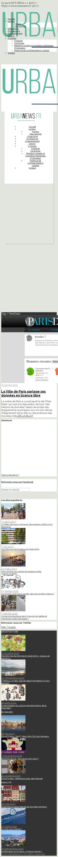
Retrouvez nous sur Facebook (17, 482)
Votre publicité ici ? (10, 475)
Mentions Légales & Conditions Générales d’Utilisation (35, 156)
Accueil (11, 19)
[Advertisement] (29, 214)
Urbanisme (13, 28)
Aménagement (15, 33)
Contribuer (19, 43)
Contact (11, 53)
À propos (12, 38)
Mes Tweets (8, 627)
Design (11, 36)
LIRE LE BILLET (25, 415)
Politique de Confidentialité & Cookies (31, 50)
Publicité (18, 41)
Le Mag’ (11, 21)
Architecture (14, 31)
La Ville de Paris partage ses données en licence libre (23, 393)
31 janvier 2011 (9, 385)
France (17, 24)
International (20, 26)
